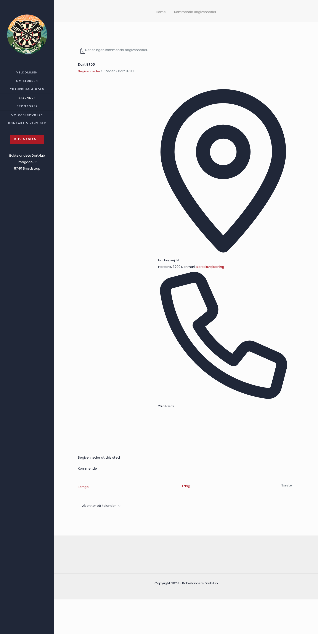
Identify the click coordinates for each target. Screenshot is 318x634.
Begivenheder (89, 71)
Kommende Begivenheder (195, 12)
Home (161, 12)
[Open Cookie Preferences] (86, 630)
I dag (186, 486)
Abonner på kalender (99, 505)
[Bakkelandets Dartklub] (27, 34)
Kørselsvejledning (210, 266)
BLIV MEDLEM (25, 139)
